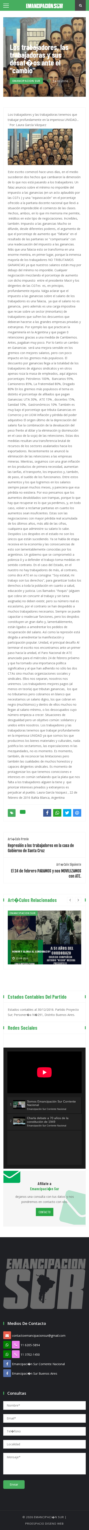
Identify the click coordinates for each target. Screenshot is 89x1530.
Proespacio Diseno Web (44, 1523)
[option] (44, 937)
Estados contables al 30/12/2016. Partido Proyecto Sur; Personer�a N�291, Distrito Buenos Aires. (43, 1012)
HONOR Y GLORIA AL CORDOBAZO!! (31, 951)
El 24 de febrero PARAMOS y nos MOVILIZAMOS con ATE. (46, 870)
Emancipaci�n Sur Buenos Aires (34, 1373)
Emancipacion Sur (26, 81)
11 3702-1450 (30, 1354)
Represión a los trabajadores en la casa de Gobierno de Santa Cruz (41, 845)
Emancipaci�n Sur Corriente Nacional (38, 1364)
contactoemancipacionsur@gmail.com (38, 1335)
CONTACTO (45, 1212)
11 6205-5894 (30, 1345)
